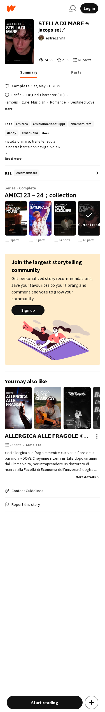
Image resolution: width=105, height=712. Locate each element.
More (9, 109)
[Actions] (97, 436)
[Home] (36, 8)
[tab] (28, 74)
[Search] (72, 8)
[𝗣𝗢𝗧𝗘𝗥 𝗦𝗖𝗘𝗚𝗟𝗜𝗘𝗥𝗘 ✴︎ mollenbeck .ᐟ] (65, 218)
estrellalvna (55, 38)
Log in (89, 8)
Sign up (28, 310)
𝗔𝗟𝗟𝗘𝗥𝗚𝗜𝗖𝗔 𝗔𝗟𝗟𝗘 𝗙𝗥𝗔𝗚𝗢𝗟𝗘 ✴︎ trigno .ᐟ (47, 436)
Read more (13, 158)
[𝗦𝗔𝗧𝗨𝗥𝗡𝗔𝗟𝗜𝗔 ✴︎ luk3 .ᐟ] (40, 218)
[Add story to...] (91, 702)
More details (86, 477)
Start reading (44, 702)
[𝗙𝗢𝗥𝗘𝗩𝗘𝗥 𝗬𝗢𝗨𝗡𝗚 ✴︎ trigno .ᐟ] (16, 218)
